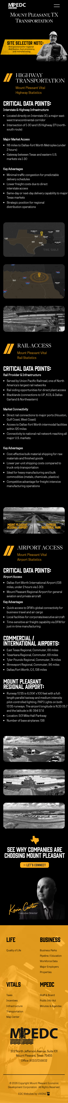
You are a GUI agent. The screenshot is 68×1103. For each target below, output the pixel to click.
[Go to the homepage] (34, 1036)
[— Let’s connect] (34, 865)
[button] (57, 6)
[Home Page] (17, 6)
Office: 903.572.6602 (34, 1060)
